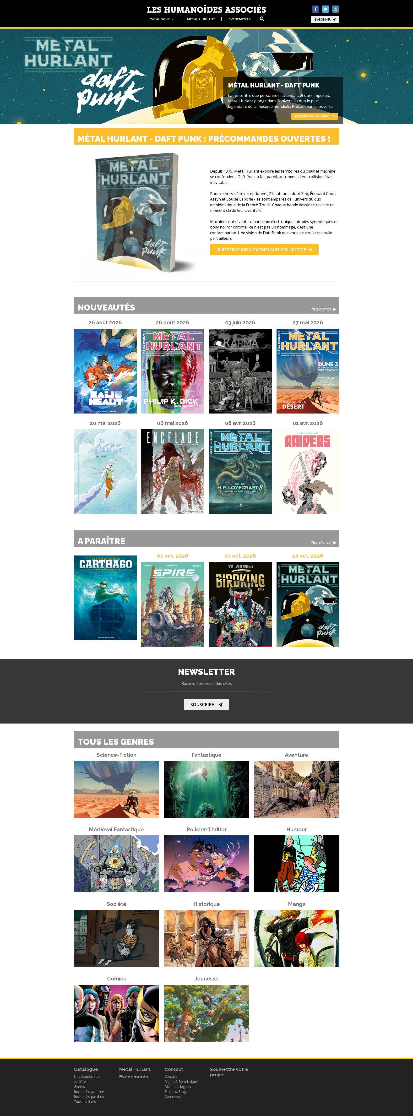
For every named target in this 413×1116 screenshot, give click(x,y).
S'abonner (323, 19)
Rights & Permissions (181, 1081)
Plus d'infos (321, 309)
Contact (171, 1076)
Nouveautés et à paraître (87, 1079)
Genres (79, 1086)
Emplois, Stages (177, 1091)
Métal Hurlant (201, 19)
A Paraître (205, 541)
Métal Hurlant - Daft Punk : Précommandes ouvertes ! (205, 139)
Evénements (240, 19)
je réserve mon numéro (312, 116)
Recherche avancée (89, 1091)
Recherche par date (89, 1096)
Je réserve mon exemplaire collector (261, 249)
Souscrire (202, 704)
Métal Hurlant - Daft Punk (273, 85)
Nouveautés (205, 307)
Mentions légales (178, 1086)
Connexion (173, 1096)
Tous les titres (85, 1101)
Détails (113, 788)
